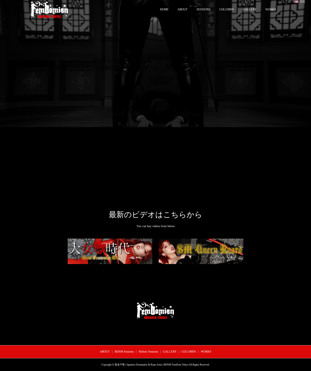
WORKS (270, 9)
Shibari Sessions (148, 351)
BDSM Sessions (124, 351)
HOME (164, 9)
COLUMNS (226, 9)
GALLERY (249, 9)
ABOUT (183, 9)
